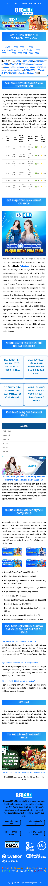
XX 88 (18, 64)
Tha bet (30, 50)
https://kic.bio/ (14, 70)
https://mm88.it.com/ (27, 73)
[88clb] (24, 11)
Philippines (24, 266)
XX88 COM (29, 70)
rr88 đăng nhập (22, 67)
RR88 (37, 53)
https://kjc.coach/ (35, 64)
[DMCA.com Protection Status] (12, 844)
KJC (23, 50)
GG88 (16, 47)
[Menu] (3, 11)
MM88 (7, 47)
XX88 (42, 61)
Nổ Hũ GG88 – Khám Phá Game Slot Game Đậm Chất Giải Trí (24, 773)
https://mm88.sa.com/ (11, 50)
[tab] (24, 426)
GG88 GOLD (22, 53)
